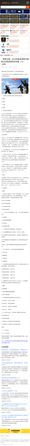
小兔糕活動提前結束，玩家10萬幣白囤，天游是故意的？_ (15, 363)
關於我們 (7, 435)
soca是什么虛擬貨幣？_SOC (10, 391)
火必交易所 (7, 55)
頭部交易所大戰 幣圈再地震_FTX (11, 377)
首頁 (1, 55)
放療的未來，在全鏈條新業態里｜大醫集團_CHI (15, 349)
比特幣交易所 (10, 444)
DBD (8, 341)
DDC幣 (8, 342)
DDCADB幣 (12, 341)
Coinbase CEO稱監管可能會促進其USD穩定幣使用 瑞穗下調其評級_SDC (15, 416)
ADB (6, 341)
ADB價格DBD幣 (19, 341)
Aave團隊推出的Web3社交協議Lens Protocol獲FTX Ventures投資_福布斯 (14, 404)
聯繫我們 (2, 435)
